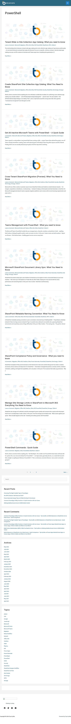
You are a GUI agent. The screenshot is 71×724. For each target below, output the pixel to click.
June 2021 (6, 596)
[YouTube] (12, 708)
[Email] (15, 708)
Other (5, 643)
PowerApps (7, 656)
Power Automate (8, 653)
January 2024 (7, 579)
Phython (6, 646)
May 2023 (6, 586)
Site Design (7, 675)
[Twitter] (8, 708)
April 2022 (6, 591)
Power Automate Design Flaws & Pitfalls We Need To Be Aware (19, 498)
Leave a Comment (9, 45)
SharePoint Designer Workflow (11, 668)
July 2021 (6, 593)
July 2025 (6, 549)
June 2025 (6, 551)
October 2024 (7, 571)
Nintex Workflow (8, 633)
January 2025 (7, 564)
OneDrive (6, 641)
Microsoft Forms (8, 626)
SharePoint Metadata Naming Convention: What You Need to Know (34, 314)
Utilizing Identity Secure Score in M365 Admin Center (17, 503)
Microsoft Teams (8, 628)
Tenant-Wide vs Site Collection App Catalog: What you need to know (35, 42)
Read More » (8, 56)
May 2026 (6, 547)
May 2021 (6, 598)
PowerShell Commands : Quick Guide (21, 447)
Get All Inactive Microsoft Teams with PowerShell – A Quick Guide (34, 133)
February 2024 (7, 576)
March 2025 (7, 559)
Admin (5, 614)
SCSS (5, 660)
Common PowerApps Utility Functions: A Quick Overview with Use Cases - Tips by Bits (25, 516)
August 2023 (7, 581)
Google (6, 619)
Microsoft (6, 624)
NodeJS (6, 636)
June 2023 (6, 584)
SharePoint (6, 665)
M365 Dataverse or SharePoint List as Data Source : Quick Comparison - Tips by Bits (24, 532)
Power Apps (7, 651)
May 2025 (6, 554)
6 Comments (8, 361)
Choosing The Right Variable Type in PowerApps (16, 493)
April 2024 (6, 574)
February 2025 (7, 561)
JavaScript (6, 621)
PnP (5, 648)
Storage (6, 680)
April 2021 (6, 601)
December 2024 (8, 566)
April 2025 (6, 556)
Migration (6, 631)
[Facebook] (4, 708)
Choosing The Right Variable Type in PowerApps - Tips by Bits (19, 520)
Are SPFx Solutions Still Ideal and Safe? (14, 495)
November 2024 (8, 569)
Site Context (7, 673)
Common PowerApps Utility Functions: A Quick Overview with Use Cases (22, 500)
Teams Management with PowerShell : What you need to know (33, 225)
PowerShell (7, 658)
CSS (5, 616)
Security (6, 663)
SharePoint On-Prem (9, 670)
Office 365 (6, 638)
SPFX (5, 678)
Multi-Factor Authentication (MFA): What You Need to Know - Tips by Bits (22, 528)
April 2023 (6, 588)
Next (66, 472)
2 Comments (8, 135)
